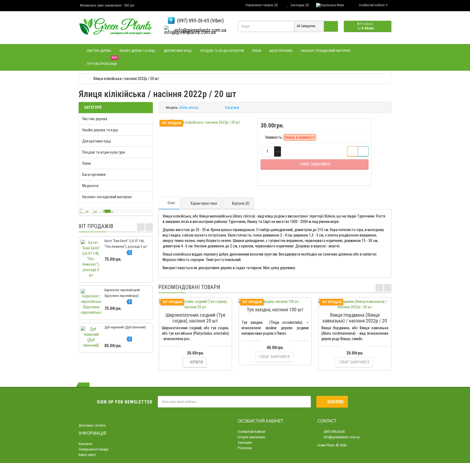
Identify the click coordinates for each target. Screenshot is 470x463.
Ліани (256, 51)
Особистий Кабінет (251, 432)
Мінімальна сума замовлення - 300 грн (107, 5)
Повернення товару (93, 449)
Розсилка (245, 448)
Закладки (245, 442)
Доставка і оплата (92, 425)
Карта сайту (87, 455)
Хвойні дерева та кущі (137, 51)
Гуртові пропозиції (102, 61)
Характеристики (203, 203)
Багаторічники (280, 51)
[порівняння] (363, 151)
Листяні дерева (99, 51)
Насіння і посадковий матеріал (326, 51)
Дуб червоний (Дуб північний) (125, 327)
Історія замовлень (251, 437)
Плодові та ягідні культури (222, 51)
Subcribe (335, 402)
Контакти (85, 444)
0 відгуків (232, 107)
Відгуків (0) (240, 203)
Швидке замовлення (198, 307)
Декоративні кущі (177, 51)
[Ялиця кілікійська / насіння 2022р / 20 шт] (205, 122)
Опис (171, 203)
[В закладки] (352, 151)
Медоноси (90, 186)
